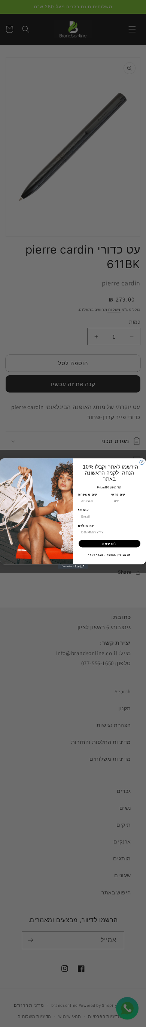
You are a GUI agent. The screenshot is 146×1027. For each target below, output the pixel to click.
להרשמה (109, 543)
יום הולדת (86, 526)
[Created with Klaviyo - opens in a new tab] (73, 566)
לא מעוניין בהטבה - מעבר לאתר (109, 555)
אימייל (83, 510)
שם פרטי (118, 494)
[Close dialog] (142, 462)
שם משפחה (87, 494)
